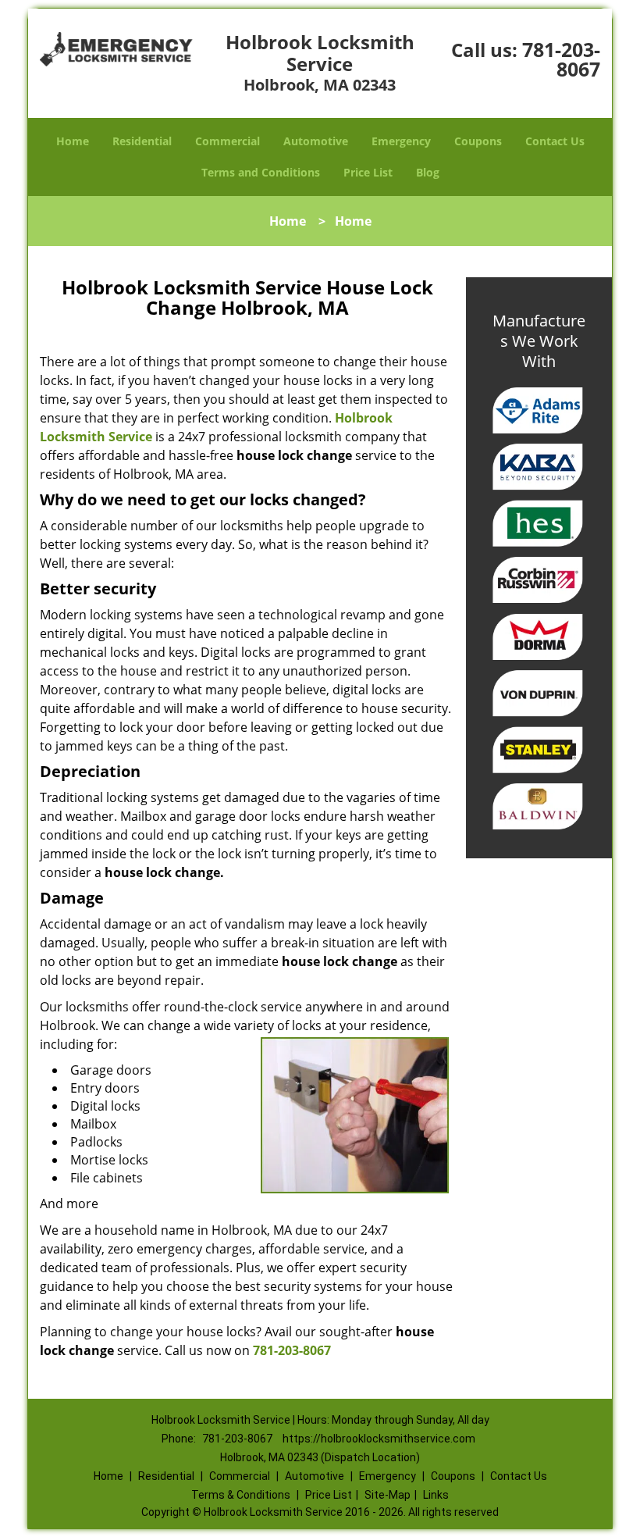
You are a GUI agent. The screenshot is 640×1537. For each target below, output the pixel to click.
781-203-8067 (561, 59)
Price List (368, 172)
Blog (427, 172)
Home (72, 141)
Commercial (227, 141)
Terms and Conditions (260, 172)
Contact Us (555, 141)
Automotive (315, 141)
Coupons (478, 141)
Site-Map (387, 1495)
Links (436, 1495)
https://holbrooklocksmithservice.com (379, 1438)
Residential (142, 141)
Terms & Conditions (240, 1495)
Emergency (401, 141)
